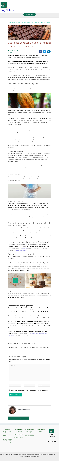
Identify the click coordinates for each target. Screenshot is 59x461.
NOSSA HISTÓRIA (29, 431)
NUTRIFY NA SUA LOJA (29, 436)
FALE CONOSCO (19, 431)
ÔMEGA (10, 442)
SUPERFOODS (10, 438)
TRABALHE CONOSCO (29, 434)
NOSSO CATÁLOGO (29, 432)
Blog (10, 22)
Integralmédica (40, 432)
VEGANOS (10, 439)
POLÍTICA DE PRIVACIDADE (19, 433)
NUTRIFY (4, 431)
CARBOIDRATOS (10, 436)
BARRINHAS (5, 438)
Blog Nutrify (7, 10)
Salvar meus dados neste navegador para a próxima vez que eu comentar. (29, 390)
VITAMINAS (5, 440)
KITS (10, 440)
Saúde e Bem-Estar (16, 22)
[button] (29, 14)
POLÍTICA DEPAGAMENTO (18, 434)
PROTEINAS (5, 439)
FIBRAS (10, 431)
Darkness (40, 431)
